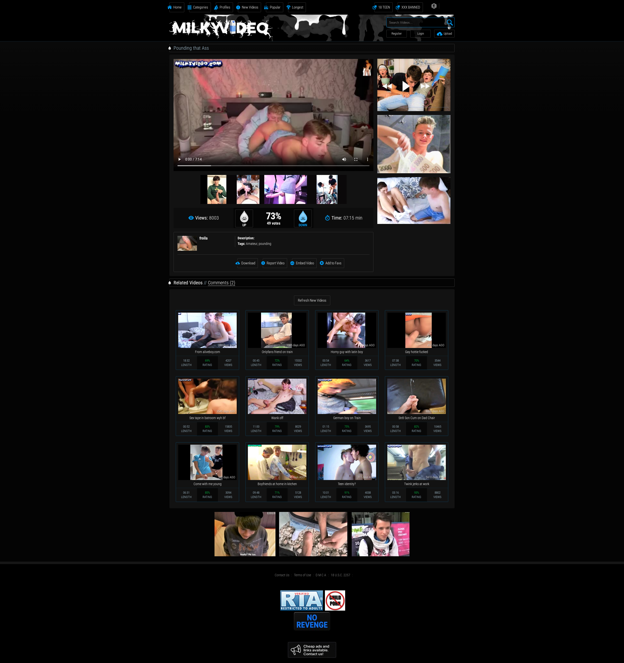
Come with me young (208, 484)
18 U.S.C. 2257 (340, 575)
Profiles (225, 7)
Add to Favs (333, 263)
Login (420, 33)
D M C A (321, 575)
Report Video (275, 263)
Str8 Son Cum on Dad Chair (417, 418)
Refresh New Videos (312, 300)
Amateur (251, 244)
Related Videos (188, 283)
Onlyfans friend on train (277, 352)
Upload (448, 33)
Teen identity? (347, 484)
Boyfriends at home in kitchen (277, 484)
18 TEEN (384, 7)
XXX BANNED (410, 7)
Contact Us (282, 575)
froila (203, 238)
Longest (297, 7)
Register (396, 33)
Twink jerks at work (416, 484)
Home (177, 7)
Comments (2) (221, 283)
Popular (275, 7)
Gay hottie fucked (416, 352)
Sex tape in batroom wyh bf (207, 418)
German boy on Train (347, 418)
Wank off (277, 418)
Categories (200, 7)
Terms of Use (302, 575)
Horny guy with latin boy (347, 352)
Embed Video (305, 263)
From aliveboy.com (207, 352)
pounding (265, 244)
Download (248, 263)
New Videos (250, 7)
